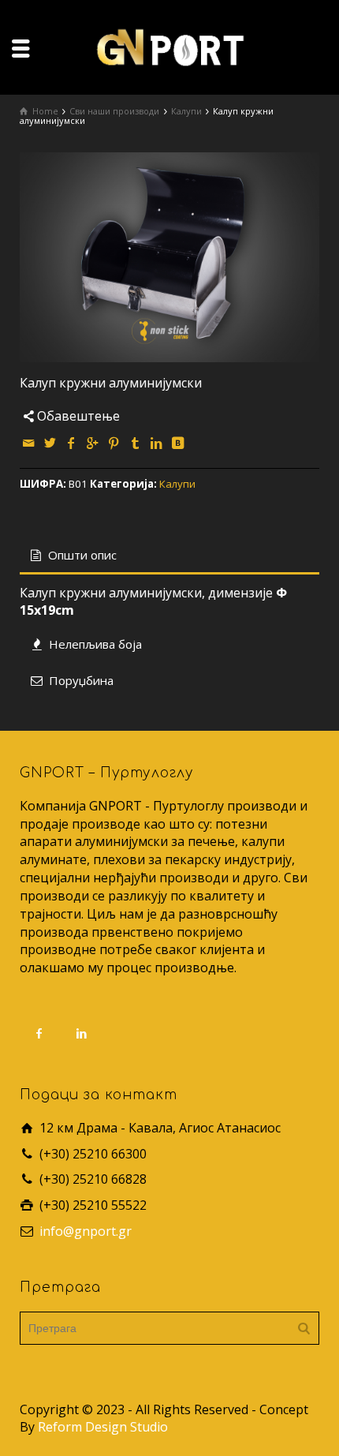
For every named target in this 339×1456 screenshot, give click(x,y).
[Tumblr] (135, 442)
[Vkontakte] (178, 442)
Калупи (177, 484)
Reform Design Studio (103, 1426)
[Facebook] (71, 442)
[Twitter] (50, 442)
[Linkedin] (156, 442)
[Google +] (93, 442)
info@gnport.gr (85, 1231)
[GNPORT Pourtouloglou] (169, 45)
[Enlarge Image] (169, 257)
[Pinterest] (114, 442)
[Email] (29, 442)
